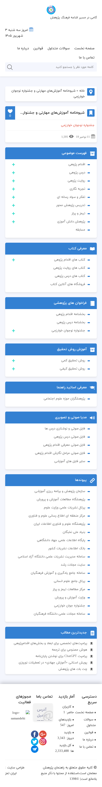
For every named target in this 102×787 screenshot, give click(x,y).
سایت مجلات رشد (73, 565)
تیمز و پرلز (78, 213)
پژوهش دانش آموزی (71, 221)
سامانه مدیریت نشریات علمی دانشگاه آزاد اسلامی (51, 556)
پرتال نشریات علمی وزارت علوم (64, 507)
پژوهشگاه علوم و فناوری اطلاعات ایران (59, 524)
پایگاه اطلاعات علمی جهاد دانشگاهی (61, 540)
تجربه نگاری (77, 189)
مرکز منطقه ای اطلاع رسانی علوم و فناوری (56, 516)
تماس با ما (87, 57)
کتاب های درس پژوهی (70, 276)
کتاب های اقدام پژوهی (69, 260)
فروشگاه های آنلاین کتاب (67, 284)
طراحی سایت (16, 767)
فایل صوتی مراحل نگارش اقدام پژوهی (60, 453)
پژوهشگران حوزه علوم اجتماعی (64, 398)
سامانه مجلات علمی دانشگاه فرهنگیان (59, 614)
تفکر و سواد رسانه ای (71, 197)
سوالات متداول (59, 48)
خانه (82, 91)
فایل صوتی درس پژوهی (69, 437)
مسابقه (80, 230)
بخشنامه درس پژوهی (71, 322)
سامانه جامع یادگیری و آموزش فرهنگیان (58, 573)
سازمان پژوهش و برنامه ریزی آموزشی (59, 491)
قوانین (38, 48)
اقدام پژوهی (76, 164)
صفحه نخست (84, 48)
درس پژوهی (77, 172)
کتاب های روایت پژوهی (69, 268)
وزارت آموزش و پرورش (70, 597)
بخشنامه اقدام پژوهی (70, 314)
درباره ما (23, 48)
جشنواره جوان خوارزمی (69, 605)
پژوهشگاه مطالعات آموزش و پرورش (61, 499)
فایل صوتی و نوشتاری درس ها (65, 428)
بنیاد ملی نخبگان (74, 532)
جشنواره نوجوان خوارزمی (68, 330)
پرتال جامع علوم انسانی (69, 581)
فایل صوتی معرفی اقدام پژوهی (64, 445)
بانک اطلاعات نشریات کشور (66, 548)
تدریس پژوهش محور (70, 205)
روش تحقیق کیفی (72, 369)
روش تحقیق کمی (73, 360)
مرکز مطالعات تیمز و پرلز (69, 589)
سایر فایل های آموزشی (69, 461)
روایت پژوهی (76, 181)
